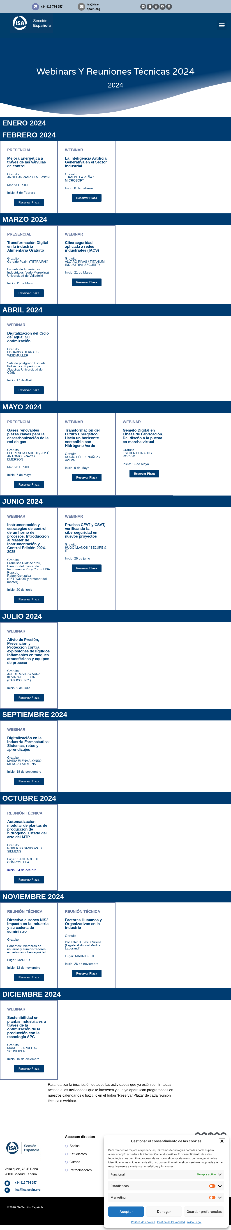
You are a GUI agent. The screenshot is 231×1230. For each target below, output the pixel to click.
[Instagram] (156, 6)
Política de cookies (143, 1222)
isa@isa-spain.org (28, 1189)
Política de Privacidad (171, 1222)
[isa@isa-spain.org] (81, 7)
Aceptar (126, 1211)
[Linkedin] (143, 6)
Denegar (164, 1211)
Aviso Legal (194, 1222)
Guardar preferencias (204, 1211)
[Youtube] (162, 6)
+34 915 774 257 (51, 6)
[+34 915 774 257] (35, 6)
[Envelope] (169, 6)
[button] (222, 1141)
